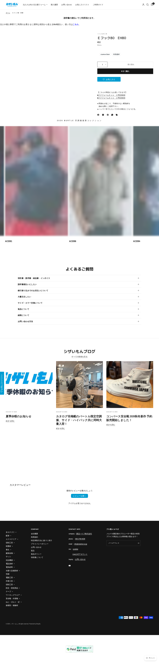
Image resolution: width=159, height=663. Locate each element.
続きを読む (10, 421)
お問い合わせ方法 (25, 321)
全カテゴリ (10, 532)
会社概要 (34, 533)
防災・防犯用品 (12, 588)
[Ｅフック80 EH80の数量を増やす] (105, 64)
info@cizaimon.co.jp (80, 544)
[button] (109, 79)
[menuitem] (35, 4)
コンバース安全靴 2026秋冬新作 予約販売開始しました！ (129, 418)
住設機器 (9, 560)
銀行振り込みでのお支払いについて (33, 290)
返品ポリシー (36, 554)
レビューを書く (79, 496)
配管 (7, 535)
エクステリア (11, 539)
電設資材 (9, 563)
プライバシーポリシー (39, 544)
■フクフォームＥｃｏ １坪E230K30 (111, 95)
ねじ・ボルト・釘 (13, 602)
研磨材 (8, 546)
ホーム (8, 13)
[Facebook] (98, 114)
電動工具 (9, 577)
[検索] (147, 4)
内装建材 (116, 54)
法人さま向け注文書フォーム (34, 4)
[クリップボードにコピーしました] (117, 114)
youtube (75, 549)
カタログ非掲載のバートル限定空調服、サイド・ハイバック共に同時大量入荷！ (79, 420)
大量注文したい (24, 296)
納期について (23, 315)
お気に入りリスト (82, 4)
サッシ (8, 556)
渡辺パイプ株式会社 (84, 533)
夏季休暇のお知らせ (18, 416)
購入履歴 (54, 4)
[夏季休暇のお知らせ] (29, 384)
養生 (7, 549)
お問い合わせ (66, 4)
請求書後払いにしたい (27, 284)
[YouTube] (71, 565)
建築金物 (9, 553)
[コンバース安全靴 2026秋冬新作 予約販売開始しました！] (129, 384)
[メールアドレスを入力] (138, 543)
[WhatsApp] (112, 114)
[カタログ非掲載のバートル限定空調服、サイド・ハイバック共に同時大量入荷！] (79, 384)
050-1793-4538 (80, 539)
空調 (7, 574)
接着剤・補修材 (12, 605)
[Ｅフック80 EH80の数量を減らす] (99, 64)
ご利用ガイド (98, 4)
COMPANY (35, 529)
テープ (8, 591)
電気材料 (9, 567)
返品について (23, 309)
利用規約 (34, 537)
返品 (32, 550)
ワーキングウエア (13, 595)
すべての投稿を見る (79, 357)
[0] (151, 4)
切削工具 (9, 542)
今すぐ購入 (125, 71)
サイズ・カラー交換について (30, 303)
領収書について (37, 557)
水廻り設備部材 (12, 570)
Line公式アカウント (80, 554)
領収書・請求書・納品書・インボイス (34, 278)
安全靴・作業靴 (12, 598)
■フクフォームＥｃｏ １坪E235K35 (111, 98)
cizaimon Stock (105, 54)
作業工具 (9, 581)
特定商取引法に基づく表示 (41, 540)
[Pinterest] (108, 114)
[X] (103, 114)
